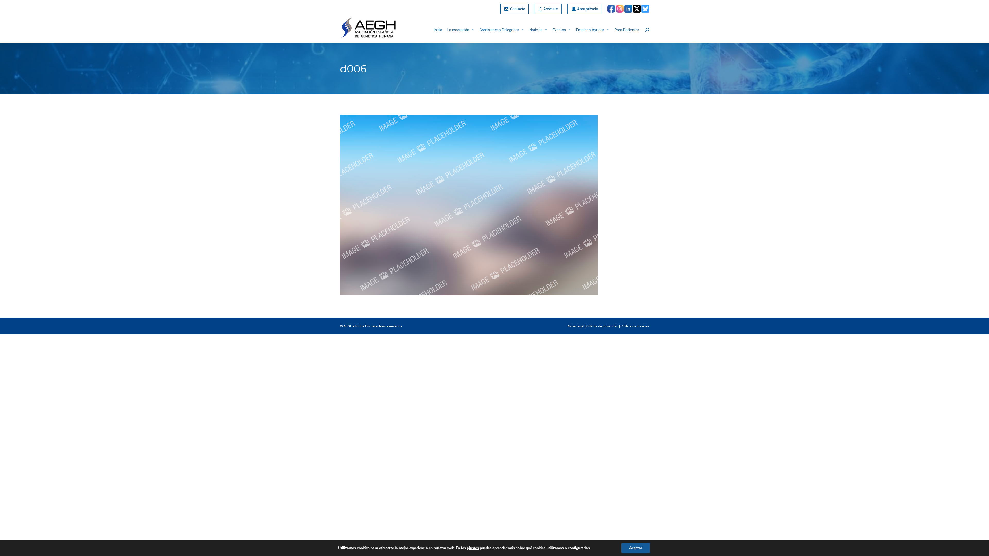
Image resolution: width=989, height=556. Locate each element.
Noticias (536, 30)
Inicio (438, 30)
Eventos (559, 30)
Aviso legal (576, 326)
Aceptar (635, 547)
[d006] (494, 205)
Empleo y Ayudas (590, 30)
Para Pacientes (627, 30)
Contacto (517, 9)
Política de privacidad (602, 326)
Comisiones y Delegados (499, 30)
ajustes (473, 548)
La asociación (458, 30)
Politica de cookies (635, 326)
